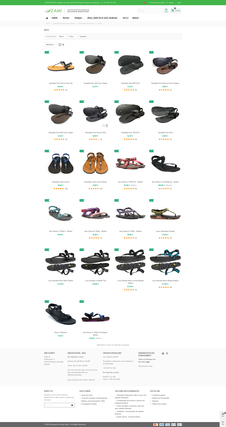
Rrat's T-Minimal (61, 332)
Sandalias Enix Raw (165, 132)
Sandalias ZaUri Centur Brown (95, 182)
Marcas (135, 18)
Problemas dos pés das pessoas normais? (146, 354)
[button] (72, 2)
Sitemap (155, 401)
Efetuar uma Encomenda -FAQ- (93, 401)
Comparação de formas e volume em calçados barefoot (130, 402)
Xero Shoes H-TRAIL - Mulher (130, 231)
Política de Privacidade (160, 398)
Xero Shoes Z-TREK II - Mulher (60, 231)
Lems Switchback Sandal (165, 231)
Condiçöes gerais (158, 395)
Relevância (49, 44)
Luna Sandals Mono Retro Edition (60, 281)
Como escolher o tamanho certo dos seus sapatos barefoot (129, 407)
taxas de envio (87, 395)
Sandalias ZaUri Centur (60, 182)
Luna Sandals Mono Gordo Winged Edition (130, 282)
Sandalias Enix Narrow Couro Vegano (165, 83)
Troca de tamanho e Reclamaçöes (94, 398)
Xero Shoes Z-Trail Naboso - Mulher (165, 182)
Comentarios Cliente (89, 404)
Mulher (66, 18)
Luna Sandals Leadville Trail (95, 281)
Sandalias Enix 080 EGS (130, 83)
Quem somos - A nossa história (128, 417)
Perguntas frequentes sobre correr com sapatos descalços (130, 396)
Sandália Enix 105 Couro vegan (95, 83)
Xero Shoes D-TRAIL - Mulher (95, 231)
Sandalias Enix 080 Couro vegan (60, 132)
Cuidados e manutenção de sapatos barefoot (129, 412)
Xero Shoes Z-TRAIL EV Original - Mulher (95, 333)
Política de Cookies (159, 404)
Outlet (126, 18)
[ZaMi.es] (67, 11)
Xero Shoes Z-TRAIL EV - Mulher (130, 182)
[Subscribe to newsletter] (72, 405)
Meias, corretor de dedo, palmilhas (102, 18)
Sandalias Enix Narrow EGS (95, 132)
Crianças (78, 18)
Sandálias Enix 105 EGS (130, 132)
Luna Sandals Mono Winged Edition (165, 281)
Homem (54, 18)
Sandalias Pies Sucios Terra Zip (61, 83)
